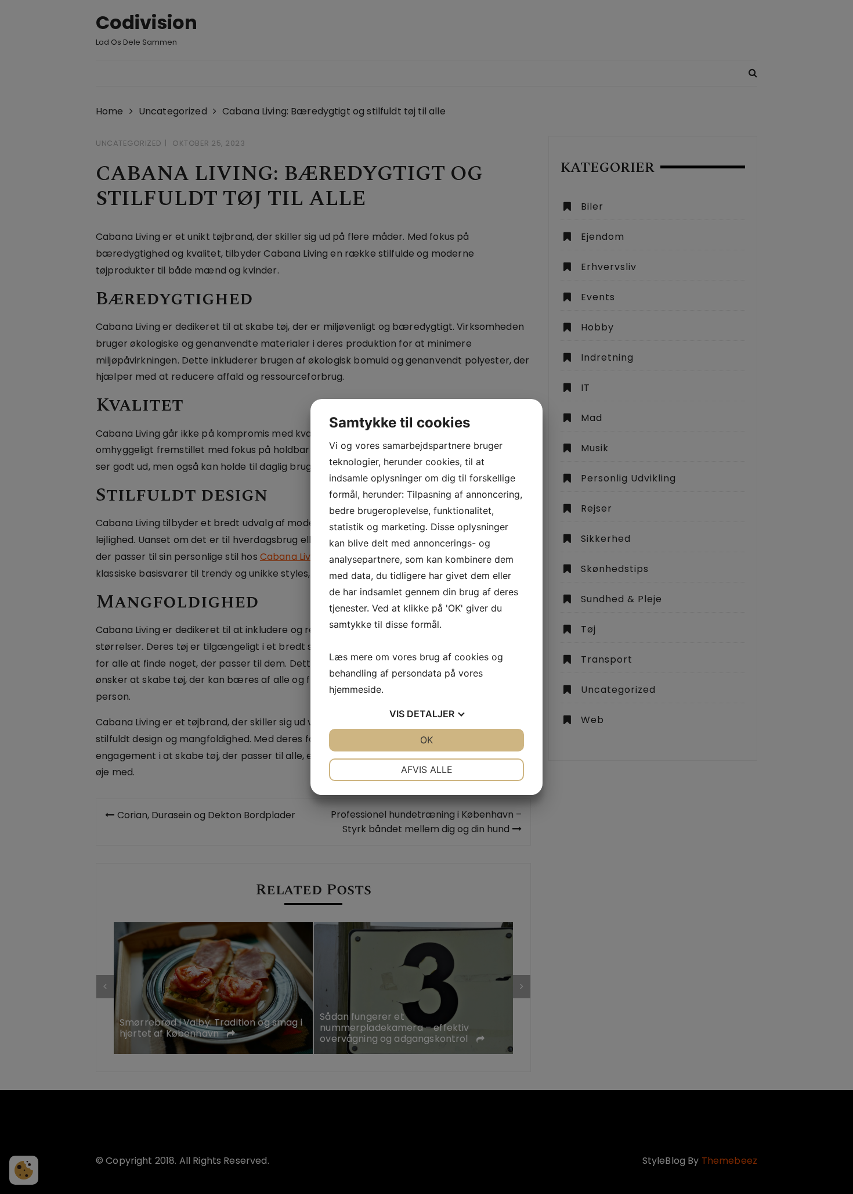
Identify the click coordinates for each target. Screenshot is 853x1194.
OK (426, 740)
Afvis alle (427, 769)
